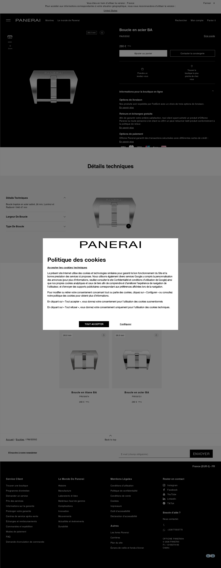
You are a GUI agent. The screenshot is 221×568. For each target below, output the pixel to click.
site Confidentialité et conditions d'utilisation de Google (138, 280)
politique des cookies (64, 295)
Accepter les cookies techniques (67, 267)
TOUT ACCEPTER (94, 324)
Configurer (125, 324)
